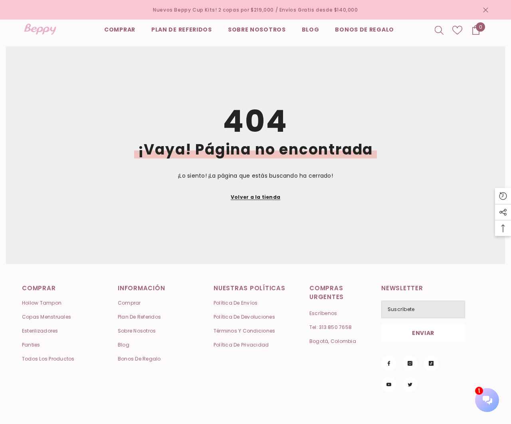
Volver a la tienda (255, 197)
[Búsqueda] (439, 30)
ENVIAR (423, 333)
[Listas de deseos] (457, 30)
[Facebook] (388, 363)
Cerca (485, 9)
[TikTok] (431, 363)
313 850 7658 (335, 327)
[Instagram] (410, 363)
